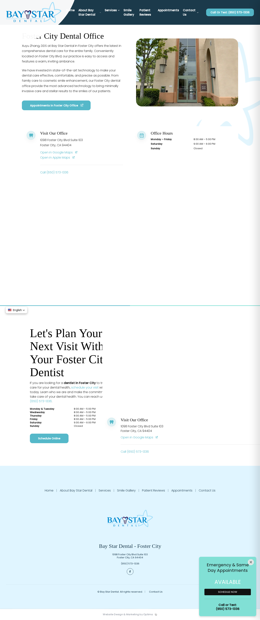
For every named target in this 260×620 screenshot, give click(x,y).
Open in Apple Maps (55, 157)
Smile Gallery (126, 490)
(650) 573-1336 (41, 401)
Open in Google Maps (56, 152)
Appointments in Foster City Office (54, 105)
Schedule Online (49, 438)
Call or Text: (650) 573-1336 (230, 12)
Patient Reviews (153, 490)
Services (105, 490)
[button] (16, 310)
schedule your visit (85, 387)
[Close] (251, 562)
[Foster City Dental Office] (33, 24)
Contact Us (206, 490)
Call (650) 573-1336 (54, 172)
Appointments (182, 490)
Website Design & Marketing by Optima (128, 614)
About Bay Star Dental (76, 490)
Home (49, 490)
